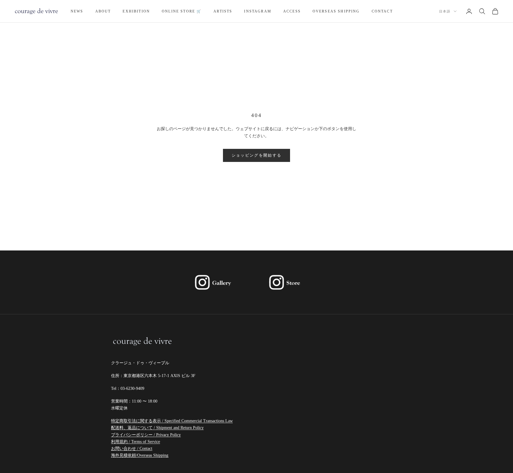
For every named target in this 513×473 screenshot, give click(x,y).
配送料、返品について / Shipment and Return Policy (157, 427)
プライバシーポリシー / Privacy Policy (146, 435)
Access (292, 11)
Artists (222, 11)
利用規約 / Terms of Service (135, 441)
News (77, 11)
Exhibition (136, 11)
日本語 (445, 11)
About (103, 11)
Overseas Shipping (336, 11)
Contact (382, 11)
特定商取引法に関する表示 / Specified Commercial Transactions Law (172, 421)
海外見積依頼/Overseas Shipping (139, 455)
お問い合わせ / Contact (131, 448)
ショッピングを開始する (257, 155)
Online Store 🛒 (182, 11)
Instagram (257, 11)
